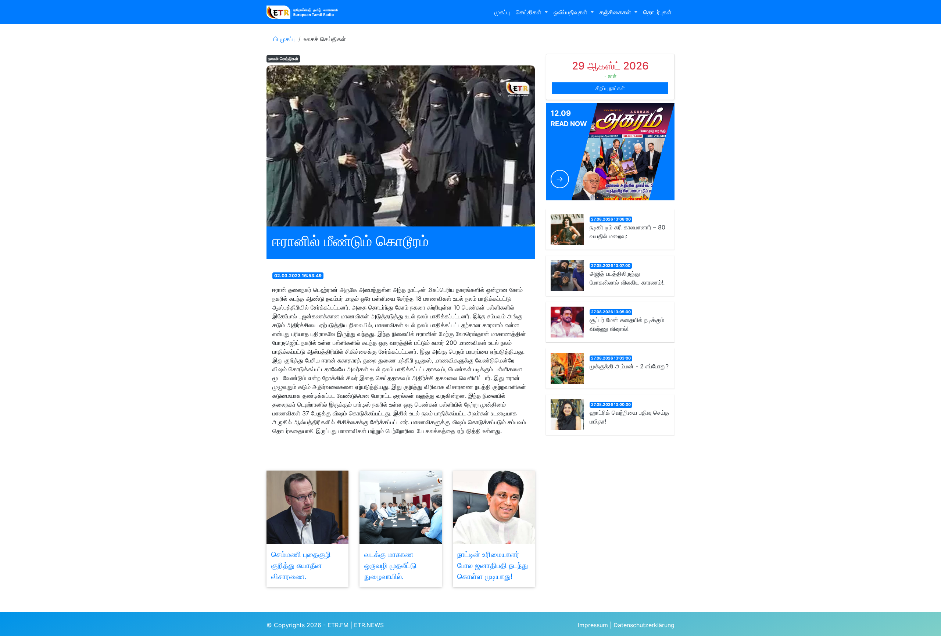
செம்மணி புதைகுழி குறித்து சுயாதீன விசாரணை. (301, 565)
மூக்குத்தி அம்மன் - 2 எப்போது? (629, 366)
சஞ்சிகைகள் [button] (616, 12)
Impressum (593, 625)
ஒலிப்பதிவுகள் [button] (571, 12)
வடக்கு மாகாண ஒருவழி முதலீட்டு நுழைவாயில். (390, 565)
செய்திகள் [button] (529, 12)
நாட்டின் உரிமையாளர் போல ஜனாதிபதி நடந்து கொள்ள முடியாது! (492, 565)
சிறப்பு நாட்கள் (610, 88)
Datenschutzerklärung (644, 625)
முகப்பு (502, 12)
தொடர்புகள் (657, 12)
